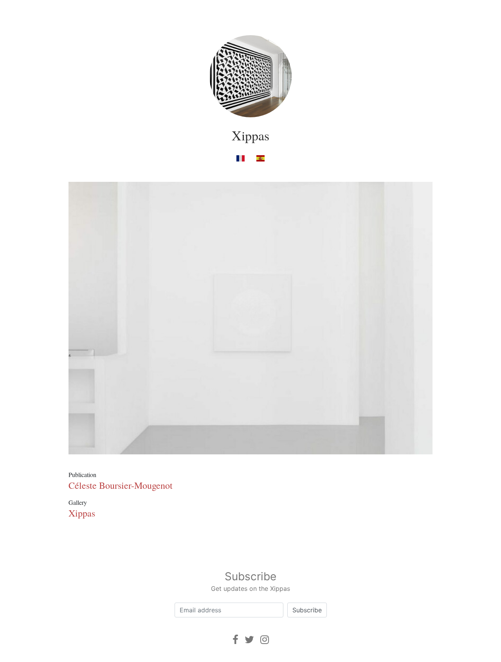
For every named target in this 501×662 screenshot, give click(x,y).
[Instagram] (264, 639)
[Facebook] (235, 639)
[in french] (240, 158)
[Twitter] (249, 639)
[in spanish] (260, 158)
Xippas (250, 135)
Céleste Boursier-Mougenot (120, 485)
